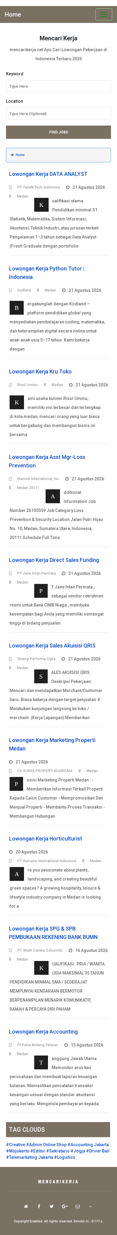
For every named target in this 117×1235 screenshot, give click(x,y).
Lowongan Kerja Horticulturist (45, 838)
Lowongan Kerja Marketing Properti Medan (52, 744)
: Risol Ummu (26, 385)
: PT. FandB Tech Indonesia (37, 187)
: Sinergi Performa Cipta (35, 659)
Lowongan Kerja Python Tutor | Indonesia (47, 272)
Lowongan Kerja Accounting (43, 1031)
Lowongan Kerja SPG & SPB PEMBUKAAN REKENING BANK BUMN (53, 932)
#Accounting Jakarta (88, 1144)
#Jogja (77, 1151)
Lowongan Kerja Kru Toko (40, 371)
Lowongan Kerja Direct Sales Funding (54, 560)
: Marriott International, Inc (37, 479)
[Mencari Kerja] (58, 1182)
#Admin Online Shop (46, 1144)
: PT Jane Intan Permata (35, 573)
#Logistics (64, 1157)
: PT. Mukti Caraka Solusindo (39, 950)
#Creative (15, 1144)
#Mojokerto (17, 1151)
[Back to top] (90, 1206)
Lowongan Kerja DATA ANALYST (48, 174)
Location (14, 101)
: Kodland (23, 290)
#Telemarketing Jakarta (29, 1157)
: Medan (49, 290)
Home (13, 14)
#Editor (37, 1151)
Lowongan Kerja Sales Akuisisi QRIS (52, 645)
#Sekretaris (58, 1151)
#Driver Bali (98, 1151)
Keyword (14, 73)
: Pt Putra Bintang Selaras (36, 1045)
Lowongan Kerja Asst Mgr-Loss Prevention (47, 461)
